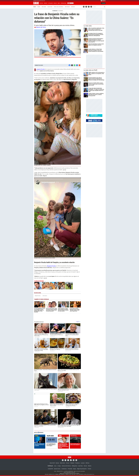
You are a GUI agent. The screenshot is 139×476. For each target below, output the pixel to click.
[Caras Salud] (94, 116)
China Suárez (44, 6)
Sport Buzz (80, 465)
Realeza (55, 3)
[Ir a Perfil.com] (103, 1)
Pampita (34, 6)
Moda (59, 3)
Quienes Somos (57, 468)
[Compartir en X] (72, 65)
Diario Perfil (52, 463)
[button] (57, 43)
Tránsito (89, 468)
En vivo (103, 3)
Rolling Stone (74, 465)
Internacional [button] (64, 3)
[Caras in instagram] (84, 7)
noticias (39, 436)
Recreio (85, 465)
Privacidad (70, 468)
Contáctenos (64, 468)
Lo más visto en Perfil (90, 70)
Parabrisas (77, 463)
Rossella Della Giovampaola (58, 6)
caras (63, 436)
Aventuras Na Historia (66, 465)
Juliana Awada (49, 6)
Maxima (89, 465)
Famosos (45, 3)
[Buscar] (104, 6)
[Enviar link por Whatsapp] (74, 65)
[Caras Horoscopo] (94, 121)
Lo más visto (88, 26)
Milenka (39, 6)
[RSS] (73, 460)
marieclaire (51, 436)
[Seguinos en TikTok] (91, 7)
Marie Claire (62, 463)
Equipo (74, 468)
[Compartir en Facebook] (69, 65)
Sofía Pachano (67, 6)
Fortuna (67, 463)
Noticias (41, 3)
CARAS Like (70, 3)
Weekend (72, 463)
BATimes (87, 463)
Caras (55, 465)
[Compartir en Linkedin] (77, 65)
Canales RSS (50, 468)
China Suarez (45, 295)
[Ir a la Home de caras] (36, 4)
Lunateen (83, 463)
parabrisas (75, 436)
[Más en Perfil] (40, 432)
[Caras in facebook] (86, 7)
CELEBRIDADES (54, 10)
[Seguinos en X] (89, 7)
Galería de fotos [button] (41, 27)
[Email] (79, 65)
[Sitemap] (76, 460)
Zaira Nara (73, 6)
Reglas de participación (82, 468)
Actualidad (50, 3)
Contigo (59, 465)
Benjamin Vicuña (37, 295)
